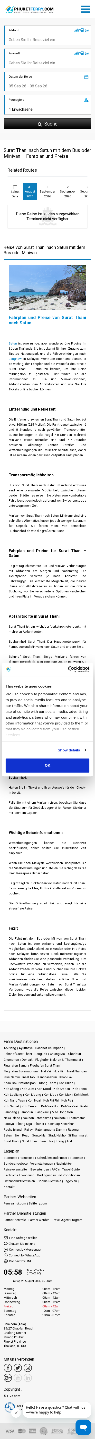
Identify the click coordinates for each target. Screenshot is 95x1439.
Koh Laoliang (13, 1094)
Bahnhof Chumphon (49, 1048)
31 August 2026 (30, 191)
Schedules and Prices (52, 1158)
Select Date (15, 194)
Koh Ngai (34, 1100)
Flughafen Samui (15, 1065)
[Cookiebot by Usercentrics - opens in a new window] (68, 669)
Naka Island (12, 1118)
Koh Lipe (50, 1094)
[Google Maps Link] (8, 1378)
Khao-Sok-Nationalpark (20, 1083)
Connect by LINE (20, 1261)
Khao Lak (66, 1077)
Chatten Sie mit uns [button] (22, 1243)
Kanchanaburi (47, 1077)
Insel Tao (28, 1077)
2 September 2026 (68, 191)
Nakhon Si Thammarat (69, 1118)
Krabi (84, 1106)
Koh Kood (44, 1089)
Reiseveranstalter (16, 1169)
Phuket (39, 1124)
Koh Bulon (66, 1083)
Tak (50, 1141)
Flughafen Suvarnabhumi (21, 1071)
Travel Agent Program (67, 1220)
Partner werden (38, 1220)
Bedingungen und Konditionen (58, 1175)
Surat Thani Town (34, 1141)
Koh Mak (65, 1094)
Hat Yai (46, 1071)
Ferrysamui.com (15, 1203)
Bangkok (41, 1054)
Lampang (10, 1112)
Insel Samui (12, 1077)
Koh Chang (11, 1089)
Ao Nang (10, 1048)
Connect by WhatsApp (24, 1255)
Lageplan (70, 1181)
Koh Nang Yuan (14, 1100)
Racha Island (13, 1129)
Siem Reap (21, 1135)
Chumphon (11, 1059)
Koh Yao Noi (49, 1106)
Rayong (73, 1129)
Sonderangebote (16, 1163)
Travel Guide (71, 1169)
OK (47, 765)
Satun (13, 343)
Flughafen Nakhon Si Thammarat (58, 1059)
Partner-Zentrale (15, 1220)
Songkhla (39, 1135)
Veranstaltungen (41, 1163)
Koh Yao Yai (69, 1106)
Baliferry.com (38, 1203)
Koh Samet (11, 1106)
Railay (28, 1129)
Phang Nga (24, 1124)
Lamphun (26, 1112)
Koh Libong (33, 1094)
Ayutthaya (26, 1048)
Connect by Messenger (25, 1249)
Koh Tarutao (30, 1106)
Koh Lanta (80, 1089)
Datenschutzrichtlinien (19, 1181)
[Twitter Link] (18, 1368)
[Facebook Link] (8, 1368)
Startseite (10, 1158)
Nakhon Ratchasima (37, 1118)
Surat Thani (11, 1141)
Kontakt (9, 1187)
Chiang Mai (58, 1054)
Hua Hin (59, 1071)
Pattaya (9, 1124)
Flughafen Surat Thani (45, 1065)
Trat (69, 1141)
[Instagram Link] (28, 1368)
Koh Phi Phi (51, 1100)
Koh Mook (81, 1094)
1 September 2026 (47, 191)
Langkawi (15, 359)
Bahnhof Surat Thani (18, 1054)
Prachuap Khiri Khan (61, 1124)
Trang (60, 1141)
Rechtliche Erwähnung (19, 1175)
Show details (69, 750)
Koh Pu (66, 1100)
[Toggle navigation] (86, 8)
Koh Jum (28, 1089)
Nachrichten (64, 1163)
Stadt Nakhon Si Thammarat (67, 1135)
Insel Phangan (77, 1071)
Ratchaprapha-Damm (50, 1129)
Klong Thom (47, 1083)
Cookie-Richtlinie (49, 1181)
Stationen (76, 1158)
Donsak (27, 1059)
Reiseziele (27, 1158)
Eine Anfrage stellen (23, 1238)
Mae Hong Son (62, 1112)
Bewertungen (39, 1169)
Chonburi (74, 1054)
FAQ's (56, 1169)
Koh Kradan (62, 1089)
